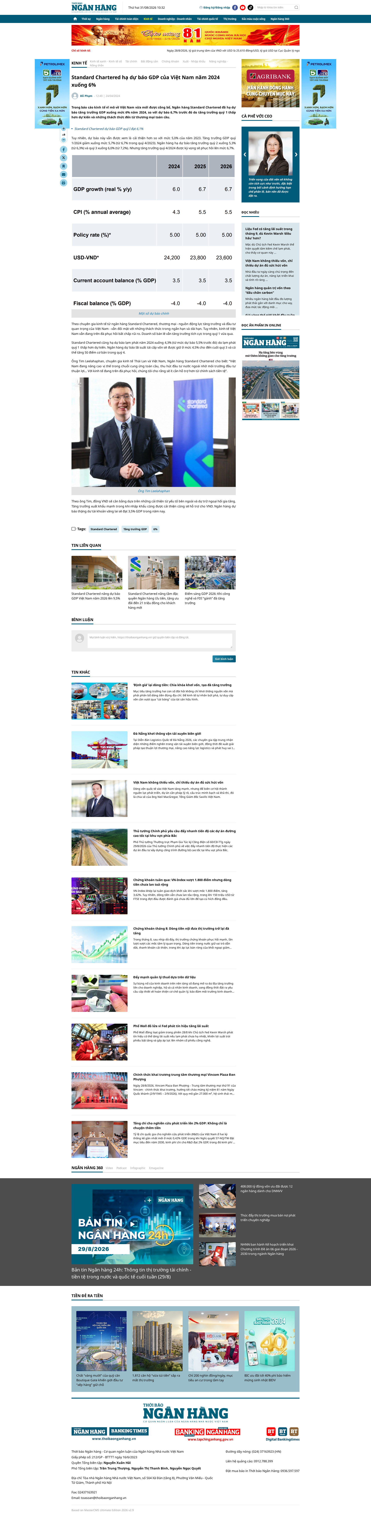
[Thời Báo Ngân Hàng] (97, 7)
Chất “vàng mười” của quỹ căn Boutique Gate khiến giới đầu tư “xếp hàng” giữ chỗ (99, 1380)
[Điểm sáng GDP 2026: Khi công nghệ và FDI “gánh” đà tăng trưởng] (210, 572)
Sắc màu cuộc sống (253, 18)
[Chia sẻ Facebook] (63, 149)
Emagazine (156, 1168)
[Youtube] (243, 7)
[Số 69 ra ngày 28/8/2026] (271, 377)
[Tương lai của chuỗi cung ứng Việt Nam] (270, 153)
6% (155, 529)
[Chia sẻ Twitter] (63, 158)
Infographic (138, 1168)
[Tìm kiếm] (296, 7)
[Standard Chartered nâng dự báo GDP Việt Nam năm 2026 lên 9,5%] (96, 572)
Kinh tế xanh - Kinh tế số (106, 61)
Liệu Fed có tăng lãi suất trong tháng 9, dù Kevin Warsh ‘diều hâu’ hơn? (268, 233)
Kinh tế (148, 18)
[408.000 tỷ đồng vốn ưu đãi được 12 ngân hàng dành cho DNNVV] (217, 1196)
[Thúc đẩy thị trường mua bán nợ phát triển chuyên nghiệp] (217, 1225)
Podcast (122, 1168)
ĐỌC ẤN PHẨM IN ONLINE (261, 325)
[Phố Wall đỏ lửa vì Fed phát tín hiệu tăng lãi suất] (99, 1042)
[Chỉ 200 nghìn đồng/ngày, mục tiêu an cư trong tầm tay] (213, 1341)
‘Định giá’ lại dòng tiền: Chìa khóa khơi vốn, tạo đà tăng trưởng (182, 685)
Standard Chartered (104, 529)
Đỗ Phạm (86, 96)
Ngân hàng (103, 18)
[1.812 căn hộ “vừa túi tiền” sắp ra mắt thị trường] (157, 1341)
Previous (245, 154)
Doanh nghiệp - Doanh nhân (175, 18)
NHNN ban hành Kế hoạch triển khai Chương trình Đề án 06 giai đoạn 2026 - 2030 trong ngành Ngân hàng (269, 1249)
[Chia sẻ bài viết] (63, 174)
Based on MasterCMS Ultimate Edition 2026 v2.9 (102, 1510)
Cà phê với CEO (257, 116)
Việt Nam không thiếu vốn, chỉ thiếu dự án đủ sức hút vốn (178, 782)
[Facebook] (235, 7)
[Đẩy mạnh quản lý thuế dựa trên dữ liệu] (99, 993)
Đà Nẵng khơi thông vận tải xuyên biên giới (167, 733)
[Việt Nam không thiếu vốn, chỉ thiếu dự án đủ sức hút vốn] (99, 798)
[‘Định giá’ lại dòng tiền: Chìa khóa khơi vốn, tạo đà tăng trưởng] (99, 701)
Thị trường (229, 18)
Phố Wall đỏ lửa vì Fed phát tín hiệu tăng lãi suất (171, 1026)
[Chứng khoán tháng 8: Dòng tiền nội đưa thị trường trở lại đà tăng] (99, 944)
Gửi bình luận (224, 658)
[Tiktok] (250, 7)
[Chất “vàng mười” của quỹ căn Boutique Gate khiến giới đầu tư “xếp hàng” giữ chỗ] (101, 1341)
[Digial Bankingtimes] (283, 1434)
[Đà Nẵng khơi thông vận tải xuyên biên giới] (99, 749)
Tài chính (131, 61)
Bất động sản (149, 61)
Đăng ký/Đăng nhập (216, 7)
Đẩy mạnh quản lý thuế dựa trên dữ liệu (164, 977)
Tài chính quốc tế (207, 18)
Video (109, 1168)
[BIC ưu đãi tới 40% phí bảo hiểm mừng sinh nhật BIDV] (269, 1341)
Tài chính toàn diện (126, 18)
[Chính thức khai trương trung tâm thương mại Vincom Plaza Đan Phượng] (99, 1090)
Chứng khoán (170, 61)
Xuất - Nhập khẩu (194, 61)
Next (296, 154)
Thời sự (86, 18)
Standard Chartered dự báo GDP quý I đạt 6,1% (108, 129)
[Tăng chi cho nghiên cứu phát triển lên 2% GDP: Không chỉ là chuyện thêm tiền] (99, 1139)
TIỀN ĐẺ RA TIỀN (87, 1295)
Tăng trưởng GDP (135, 529)
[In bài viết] (63, 182)
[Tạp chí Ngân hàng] (207, 1434)
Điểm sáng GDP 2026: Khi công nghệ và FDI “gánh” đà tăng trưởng (207, 598)
